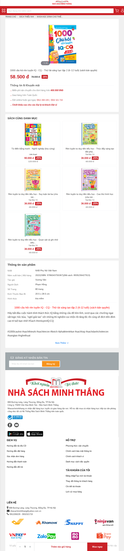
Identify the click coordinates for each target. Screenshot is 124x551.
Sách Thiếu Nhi (26, 17)
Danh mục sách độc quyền (77, 462)
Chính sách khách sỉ (75, 456)
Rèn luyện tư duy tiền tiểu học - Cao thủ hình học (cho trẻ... (89, 195)
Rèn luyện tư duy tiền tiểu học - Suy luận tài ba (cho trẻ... (33, 195)
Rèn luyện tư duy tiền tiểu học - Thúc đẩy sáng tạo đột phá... (90, 150)
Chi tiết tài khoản (73, 486)
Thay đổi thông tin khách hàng (79, 481)
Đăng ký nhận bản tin (31, 357)
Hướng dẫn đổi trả (15, 467)
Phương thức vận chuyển (77, 446)
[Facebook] (10, 423)
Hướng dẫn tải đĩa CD (16, 446)
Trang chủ (10, 17)
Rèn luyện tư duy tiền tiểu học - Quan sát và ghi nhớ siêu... (33, 241)
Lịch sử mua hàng (74, 492)
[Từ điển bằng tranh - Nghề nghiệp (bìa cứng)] (33, 134)
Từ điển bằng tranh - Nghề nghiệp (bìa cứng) (33, 148)
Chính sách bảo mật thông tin (79, 451)
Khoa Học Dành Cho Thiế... (50, 17)
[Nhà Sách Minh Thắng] (62, 1)
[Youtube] (16, 423)
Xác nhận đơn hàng (15, 456)
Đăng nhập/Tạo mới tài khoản (79, 476)
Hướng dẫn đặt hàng (16, 451)
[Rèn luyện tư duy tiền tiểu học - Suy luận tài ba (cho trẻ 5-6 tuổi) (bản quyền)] (33, 180)
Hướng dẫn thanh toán (17, 462)
